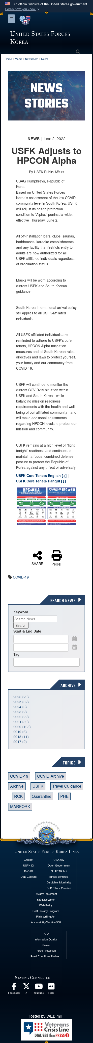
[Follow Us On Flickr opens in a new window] (51, 987)
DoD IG (28, 871)
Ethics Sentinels (58, 876)
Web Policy (46, 905)
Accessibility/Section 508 (46, 922)
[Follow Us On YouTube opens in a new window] (38, 987)
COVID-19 (21, 577)
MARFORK (20, 806)
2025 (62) (21, 701)
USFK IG (28, 865)
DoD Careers (29, 876)
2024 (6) (20, 706)
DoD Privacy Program (45, 911)
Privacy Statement (46, 893)
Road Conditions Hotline (45, 956)
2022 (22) (21, 716)
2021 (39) (21, 721)
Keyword (20, 611)
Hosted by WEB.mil (45, 1016)
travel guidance (66, 786)
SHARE (37, 563)
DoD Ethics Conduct (59, 888)
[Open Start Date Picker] (74, 638)
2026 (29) (21, 696)
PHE (64, 796)
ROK (18, 796)
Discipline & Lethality (59, 882)
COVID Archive (50, 776)
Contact (28, 859)
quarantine (41, 796)
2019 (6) (20, 731)
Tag (16, 654)
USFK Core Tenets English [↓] (41, 475)
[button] (23, 9)
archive (17, 786)
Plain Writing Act (45, 916)
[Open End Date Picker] (74, 647)
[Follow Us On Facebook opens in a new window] (14, 987)
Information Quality (45, 939)
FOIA (46, 933)
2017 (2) (20, 741)
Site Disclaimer (46, 899)
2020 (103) (22, 726)
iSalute (46, 945)
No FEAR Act (59, 871)
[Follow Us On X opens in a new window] (26, 987)
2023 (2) (20, 711)
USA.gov (59, 859)
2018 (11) (21, 736)
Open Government (59, 865)
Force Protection (46, 950)
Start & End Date (27, 631)
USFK (37, 786)
